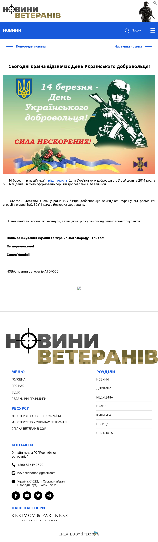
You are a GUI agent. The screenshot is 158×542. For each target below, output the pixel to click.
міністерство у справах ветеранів (39, 422)
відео (16, 392)
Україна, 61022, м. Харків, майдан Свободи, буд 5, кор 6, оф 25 (41, 483)
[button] (155, 4)
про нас (18, 386)
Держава (103, 388)
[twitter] (38, 496)
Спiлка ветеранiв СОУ (29, 429)
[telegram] (49, 496)
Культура (103, 415)
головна (18, 379)
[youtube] (27, 496)
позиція (102, 424)
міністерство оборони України (36, 416)
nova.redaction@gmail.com (36, 473)
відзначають (57, 180)
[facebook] (16, 496)
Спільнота (104, 433)
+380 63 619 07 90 (30, 465)
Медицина (104, 397)
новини (12, 30)
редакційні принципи (29, 399)
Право (101, 406)
